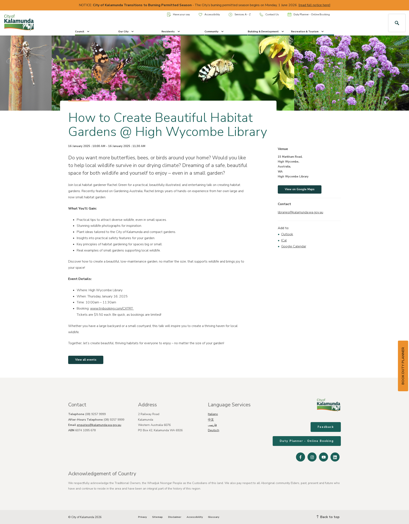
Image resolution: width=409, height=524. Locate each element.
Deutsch (213, 430)
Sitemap (157, 517)
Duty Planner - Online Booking (312, 14)
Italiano (213, 414)
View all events (85, 360)
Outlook (287, 234)
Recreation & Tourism (304, 31)
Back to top (329, 517)
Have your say (181, 14)
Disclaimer (174, 517)
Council (79, 31)
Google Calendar (293, 246)
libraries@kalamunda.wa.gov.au (300, 212)
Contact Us (272, 14)
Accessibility (212, 14)
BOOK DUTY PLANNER (403, 366)
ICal (284, 240)
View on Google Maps (299, 189)
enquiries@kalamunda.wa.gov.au (99, 425)
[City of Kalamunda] (34, 23)
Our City (123, 31)
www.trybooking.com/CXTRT (112, 308)
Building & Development (263, 31)
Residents (168, 31)
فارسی (212, 425)
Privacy (142, 517)
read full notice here (314, 5)
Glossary (213, 517)
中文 (211, 420)
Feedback (326, 427)
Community (211, 31)
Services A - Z (243, 14)
